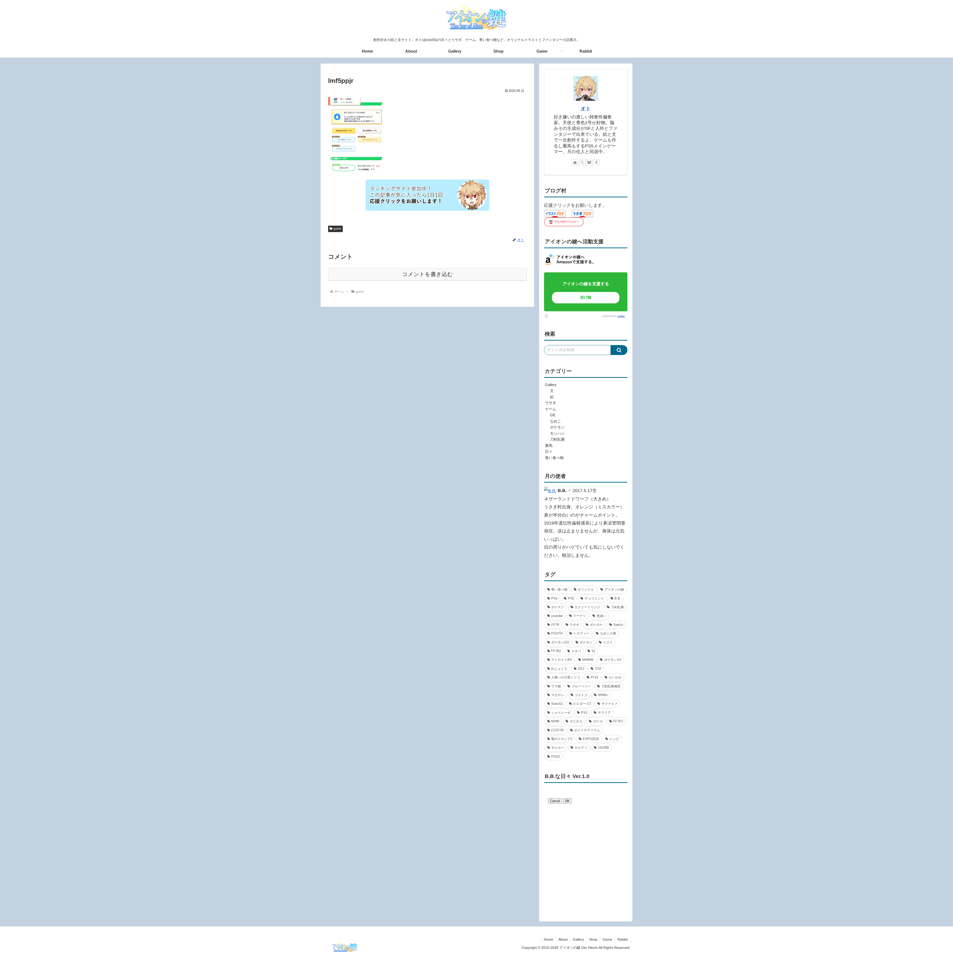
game (337, 228)
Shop (593, 939)
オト (586, 108)
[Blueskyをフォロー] (589, 162)
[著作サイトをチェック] (575, 162)
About (563, 939)
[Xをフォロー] (582, 162)
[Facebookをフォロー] (596, 162)
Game (607, 939)
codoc (621, 316)
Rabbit (622, 939)
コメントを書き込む (427, 274)
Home (548, 939)
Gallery (578, 939)
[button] (619, 350)
